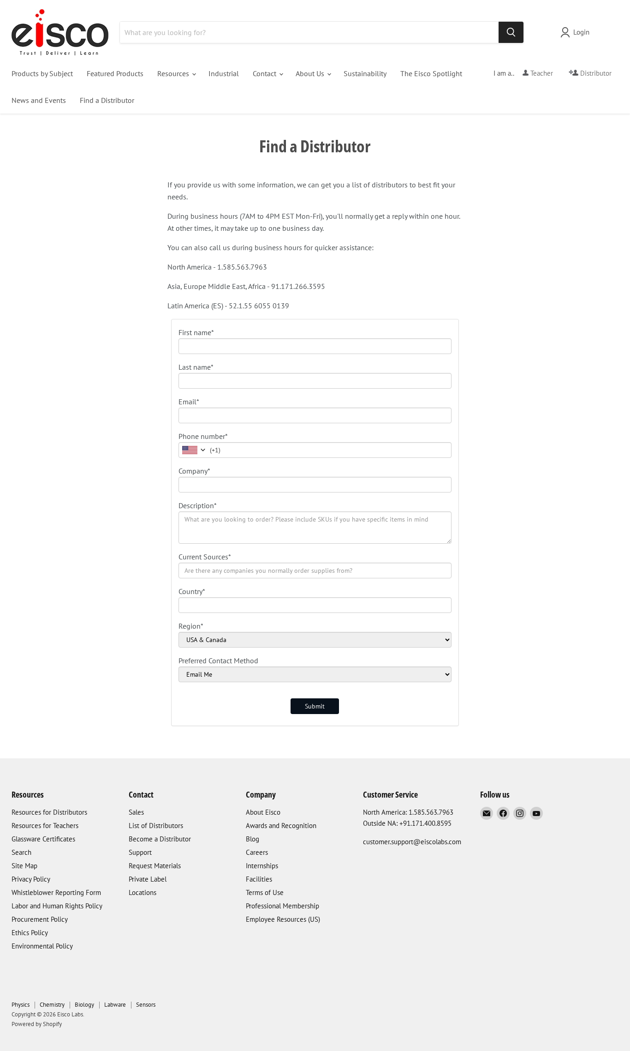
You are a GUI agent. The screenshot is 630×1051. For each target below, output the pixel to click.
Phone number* (203, 436)
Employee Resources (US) (283, 919)
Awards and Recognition (281, 825)
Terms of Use (265, 892)
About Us (311, 73)
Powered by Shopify (37, 1024)
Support (140, 852)
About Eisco (263, 812)
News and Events (39, 100)
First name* (196, 332)
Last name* (196, 367)
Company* (194, 470)
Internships (262, 865)
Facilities (259, 879)
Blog (252, 839)
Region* (190, 626)
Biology (84, 1005)
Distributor (595, 73)
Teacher (541, 73)
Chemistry (52, 1005)
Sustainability (365, 73)
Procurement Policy (40, 919)
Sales (136, 812)
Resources (174, 73)
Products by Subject (42, 73)
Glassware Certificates (43, 839)
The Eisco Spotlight (431, 73)
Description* (197, 505)
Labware (115, 1005)
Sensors (145, 1005)
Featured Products (115, 73)
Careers (257, 852)
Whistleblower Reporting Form (56, 892)
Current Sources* (204, 556)
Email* (188, 401)
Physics (21, 1005)
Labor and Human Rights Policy (57, 905)
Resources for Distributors (49, 812)
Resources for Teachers (45, 825)
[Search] (511, 32)
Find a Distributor (107, 100)
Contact (265, 73)
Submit (315, 706)
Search (21, 852)
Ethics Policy (30, 932)
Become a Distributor (160, 839)
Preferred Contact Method (218, 660)
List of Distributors (156, 825)
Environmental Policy (42, 946)
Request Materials (155, 865)
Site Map (24, 865)
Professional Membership (282, 905)
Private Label (147, 879)
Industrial (223, 73)
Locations (142, 892)
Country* (191, 591)
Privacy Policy (31, 879)
